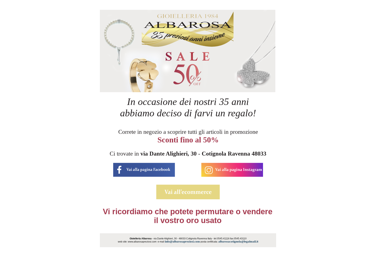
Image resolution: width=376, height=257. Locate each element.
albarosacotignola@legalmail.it (238, 241)
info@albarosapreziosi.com (182, 241)
